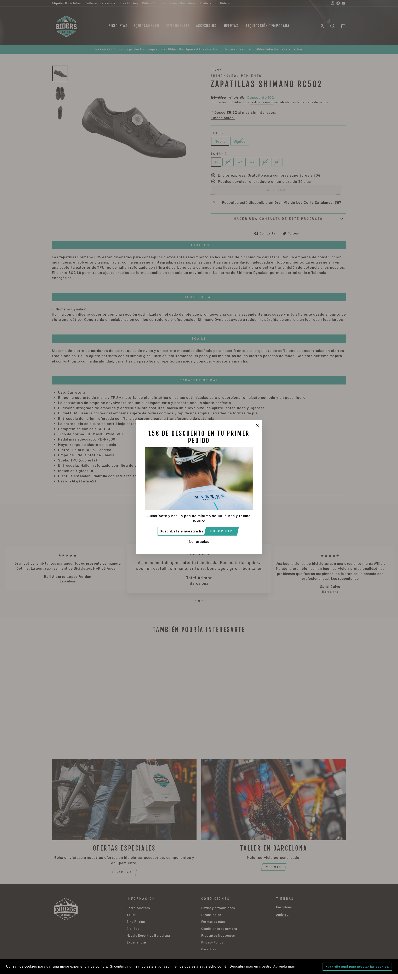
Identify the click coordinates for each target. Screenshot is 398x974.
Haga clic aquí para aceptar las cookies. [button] (357, 966)
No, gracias (199, 541)
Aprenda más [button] (284, 966)
